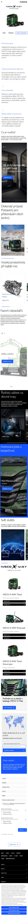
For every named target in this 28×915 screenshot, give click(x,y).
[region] (14, 899)
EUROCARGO (4, 856)
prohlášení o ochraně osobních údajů (17, 803)
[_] (23, 2)
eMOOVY (18, 853)
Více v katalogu (8, 707)
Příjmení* (4, 782)
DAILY (2, 853)
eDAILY (7, 853)
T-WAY (2, 858)
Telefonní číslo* (6, 787)
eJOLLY (13, 853)
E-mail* (4, 791)
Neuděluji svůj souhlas (7, 814)
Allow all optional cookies (14, 907)
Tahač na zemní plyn (21, 33)
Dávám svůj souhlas (7, 812)
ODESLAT (21, 830)
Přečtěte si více (7, 361)
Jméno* (4, 778)
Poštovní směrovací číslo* (8, 800)
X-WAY (21, 856)
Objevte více (7, 177)
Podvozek (11, 33)
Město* (4, 795)
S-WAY (10, 856)
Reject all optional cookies (14, 910)
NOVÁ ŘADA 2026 (10, 858)
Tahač (4, 33)
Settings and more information (14, 913)
